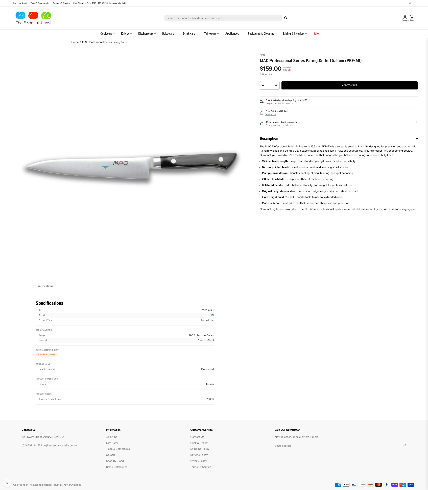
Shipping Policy (199, 448)
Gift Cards (112, 443)
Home (75, 42)
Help (410, 3)
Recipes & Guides (61, 3)
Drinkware (189, 33)
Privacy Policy (198, 460)
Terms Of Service (200, 467)
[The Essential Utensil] (32, 18)
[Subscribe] (404, 446)
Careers (110, 454)
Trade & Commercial (40, 3)
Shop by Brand (20, 3)
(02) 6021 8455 (31, 445)
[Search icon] (286, 18)
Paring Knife (207, 320)
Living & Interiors (294, 33)
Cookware (106, 33)
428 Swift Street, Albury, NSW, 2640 (44, 436)
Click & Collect (199, 443)
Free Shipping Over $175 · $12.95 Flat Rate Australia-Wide (100, 3)
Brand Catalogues (116, 467)
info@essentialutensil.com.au (59, 445)
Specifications (44, 286)
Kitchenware (146, 33)
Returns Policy (199, 454)
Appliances (232, 33)
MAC (211, 315)
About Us (111, 436)
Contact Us (197, 436)
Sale (316, 33)
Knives (125, 33)
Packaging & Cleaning (261, 33)
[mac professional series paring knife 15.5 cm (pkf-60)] (132, 164)
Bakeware (168, 33)
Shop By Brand (115, 460)
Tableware (210, 33)
